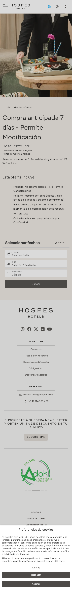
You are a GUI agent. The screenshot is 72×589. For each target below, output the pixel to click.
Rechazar (36, 574)
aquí (17, 558)
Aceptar (36, 583)
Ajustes (36, 567)
